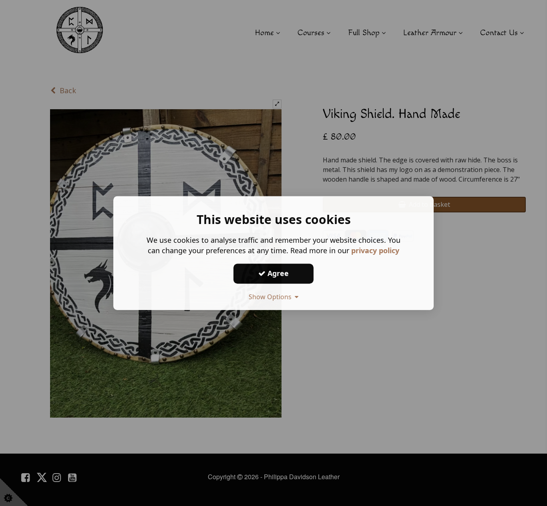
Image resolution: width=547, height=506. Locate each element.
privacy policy (375, 250)
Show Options (272, 296)
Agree (277, 273)
